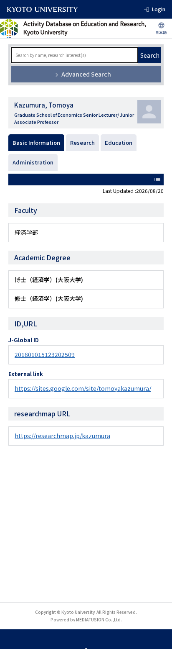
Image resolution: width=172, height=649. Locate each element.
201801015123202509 (45, 354)
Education (118, 142)
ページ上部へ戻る (157, 615)
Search (149, 55)
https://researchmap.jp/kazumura (62, 435)
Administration (33, 162)
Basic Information (36, 142)
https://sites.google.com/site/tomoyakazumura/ (83, 388)
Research (82, 142)
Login (158, 9)
